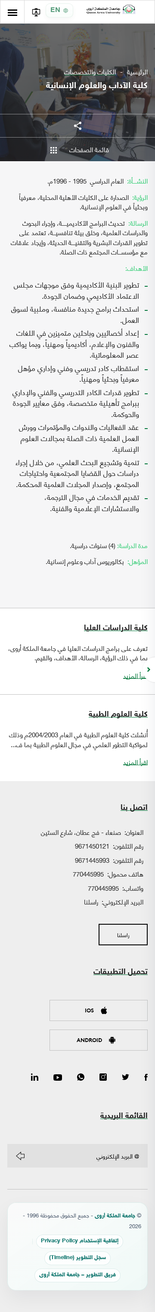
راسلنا (91, 901)
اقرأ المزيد (135, 675)
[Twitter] (125, 1077)
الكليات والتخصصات (90, 72)
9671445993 (92, 860)
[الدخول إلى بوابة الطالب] (36, 12)
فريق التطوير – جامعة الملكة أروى (77, 1275)
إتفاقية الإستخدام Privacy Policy (79, 1241)
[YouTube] (57, 1077)
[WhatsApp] (80, 1077)
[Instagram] (103, 1077)
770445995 (88, 874)
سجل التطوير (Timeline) (77, 1258)
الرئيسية (137, 72)
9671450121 (92, 846)
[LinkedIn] (34, 1077)
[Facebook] (146, 1077)
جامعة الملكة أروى (115, 1216)
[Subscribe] (20, 1156)
